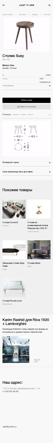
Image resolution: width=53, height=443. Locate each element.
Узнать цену (26, 100)
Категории (22, 14)
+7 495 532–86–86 (10, 392)
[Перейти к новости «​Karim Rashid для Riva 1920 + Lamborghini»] (15, 349)
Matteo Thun (8, 65)
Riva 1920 (47, 14)
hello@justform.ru (9, 427)
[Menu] (3, 5)
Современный (45, 82)
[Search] (50, 5)
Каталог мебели (7, 14)
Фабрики (35, 14)
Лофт (42, 79)
